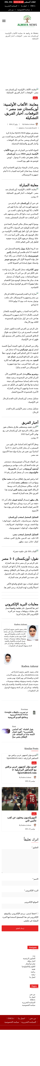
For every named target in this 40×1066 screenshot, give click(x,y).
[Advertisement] (20, 64)
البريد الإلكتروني (31, 890)
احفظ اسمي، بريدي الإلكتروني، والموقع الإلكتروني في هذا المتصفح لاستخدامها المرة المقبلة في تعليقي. (20, 917)
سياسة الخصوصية (23, 10)
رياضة (35, 98)
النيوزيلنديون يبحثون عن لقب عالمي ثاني (22, 819)
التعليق (35, 847)
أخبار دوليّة (31, 961)
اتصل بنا (24, 6)
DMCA (32, 6)
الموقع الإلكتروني (31, 902)
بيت (33, 955)
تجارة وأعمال (30, 963)
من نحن (11, 10)
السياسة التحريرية (11, 6)
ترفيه (33, 974)
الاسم (35, 879)
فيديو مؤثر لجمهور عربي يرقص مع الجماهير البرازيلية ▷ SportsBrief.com (21, 769)
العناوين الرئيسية (29, 958)
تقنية (33, 969)
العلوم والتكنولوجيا (28, 966)
